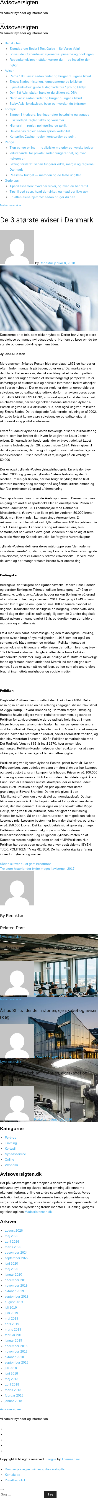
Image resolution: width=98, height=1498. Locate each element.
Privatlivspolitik (15, 1480)
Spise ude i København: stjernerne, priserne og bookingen (52, 54)
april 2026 (12, 1241)
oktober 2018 (14, 1357)
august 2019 (14, 1302)
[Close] (2, 1489)
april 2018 (12, 1384)
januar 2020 (13, 1274)
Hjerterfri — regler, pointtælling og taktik (38, 125)
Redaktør (47, 263)
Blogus (51, 1459)
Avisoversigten (19, 27)
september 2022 (16, 1258)
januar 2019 (13, 1340)
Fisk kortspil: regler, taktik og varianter (37, 120)
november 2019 (16, 1285)
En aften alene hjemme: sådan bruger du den (42, 197)
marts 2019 (13, 1329)
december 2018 (16, 1346)
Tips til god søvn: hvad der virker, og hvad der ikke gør (49, 191)
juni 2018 (11, 1373)
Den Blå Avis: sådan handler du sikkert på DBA (43, 92)
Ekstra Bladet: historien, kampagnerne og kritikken (46, 81)
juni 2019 (11, 1313)
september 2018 (16, 1362)
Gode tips (12, 180)
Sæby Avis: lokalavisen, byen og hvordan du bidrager (48, 103)
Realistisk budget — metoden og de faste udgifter (45, 175)
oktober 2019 (14, 1291)
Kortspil (10, 109)
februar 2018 (14, 1395)
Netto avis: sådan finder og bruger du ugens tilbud (46, 98)
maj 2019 (11, 1318)
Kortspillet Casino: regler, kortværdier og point (42, 136)
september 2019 (16, 1296)
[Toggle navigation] (2, 23)
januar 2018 (13, 1401)
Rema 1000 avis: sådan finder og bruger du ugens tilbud (50, 76)
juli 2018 (11, 1368)
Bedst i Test (13, 43)
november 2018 (16, 1351)
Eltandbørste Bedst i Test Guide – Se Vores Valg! (45, 48)
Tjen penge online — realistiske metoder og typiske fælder (51, 147)
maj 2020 (11, 1269)
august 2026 (14, 1230)
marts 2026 (13, 1247)
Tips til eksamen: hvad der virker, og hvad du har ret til (49, 186)
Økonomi (11, 1165)
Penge (9, 142)
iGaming (11, 1143)
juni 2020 (11, 1263)
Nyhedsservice (10, 205)
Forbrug (10, 1137)
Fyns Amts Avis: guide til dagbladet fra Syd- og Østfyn (48, 87)
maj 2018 (11, 1379)
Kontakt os (12, 1474)
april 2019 (12, 1324)
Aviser (9, 70)
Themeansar (71, 1459)
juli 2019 (11, 1307)
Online (9, 1159)
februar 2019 (14, 1335)
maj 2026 (11, 1236)
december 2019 (16, 1280)
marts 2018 (13, 1390)
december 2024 (16, 1252)
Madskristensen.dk (38, 1212)
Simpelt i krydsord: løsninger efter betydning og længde (49, 114)
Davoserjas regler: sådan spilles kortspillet (40, 131)
